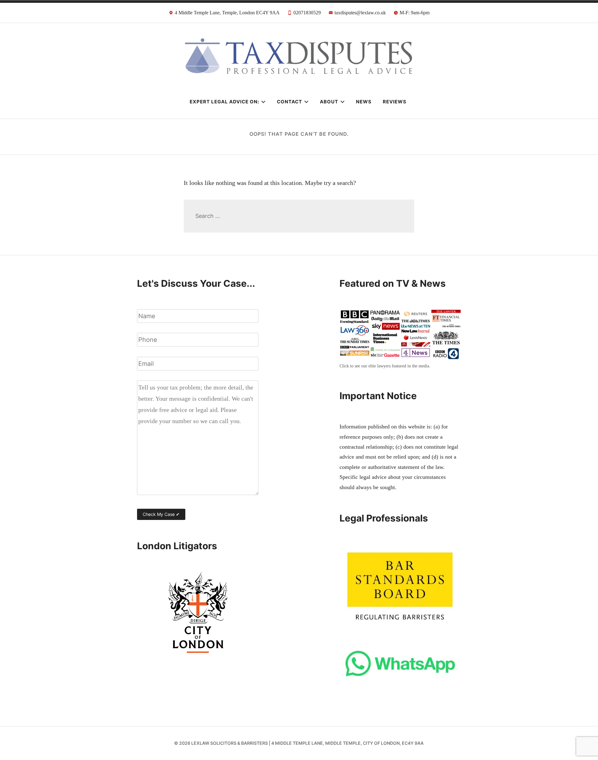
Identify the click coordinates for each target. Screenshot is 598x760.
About (329, 102)
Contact (289, 102)
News (364, 102)
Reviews (394, 102)
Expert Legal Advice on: (224, 102)
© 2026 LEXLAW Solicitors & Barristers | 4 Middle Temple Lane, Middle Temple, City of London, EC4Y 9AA (299, 743)
